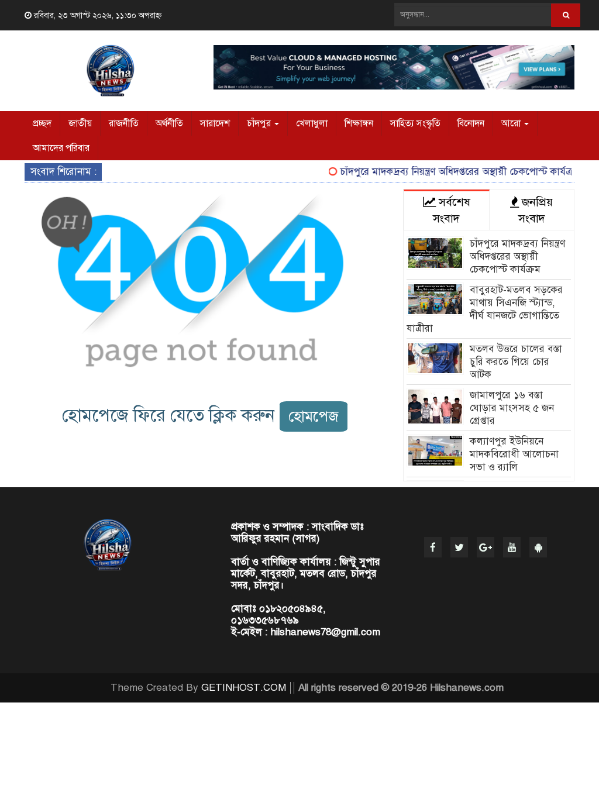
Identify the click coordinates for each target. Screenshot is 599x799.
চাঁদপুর (260, 123)
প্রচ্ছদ (42, 123)
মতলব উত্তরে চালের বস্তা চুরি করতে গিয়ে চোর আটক (516, 362)
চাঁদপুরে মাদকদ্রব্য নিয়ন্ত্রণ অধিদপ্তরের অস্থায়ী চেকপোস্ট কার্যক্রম (453, 172)
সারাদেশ (215, 123)
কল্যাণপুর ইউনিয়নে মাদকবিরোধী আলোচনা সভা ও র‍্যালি (514, 454)
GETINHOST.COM (243, 687)
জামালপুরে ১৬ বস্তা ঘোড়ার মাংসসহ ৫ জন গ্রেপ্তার (512, 408)
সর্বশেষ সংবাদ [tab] (451, 210)
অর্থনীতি (169, 123)
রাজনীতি (124, 123)
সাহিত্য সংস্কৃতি (415, 123)
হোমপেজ (313, 416)
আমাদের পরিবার (61, 148)
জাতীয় (80, 123)
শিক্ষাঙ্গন (359, 123)
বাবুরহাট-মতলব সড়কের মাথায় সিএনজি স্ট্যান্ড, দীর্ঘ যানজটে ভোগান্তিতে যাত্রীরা (485, 309)
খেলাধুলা (312, 123)
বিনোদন (470, 123)
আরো (512, 123)
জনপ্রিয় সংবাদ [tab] (535, 210)
